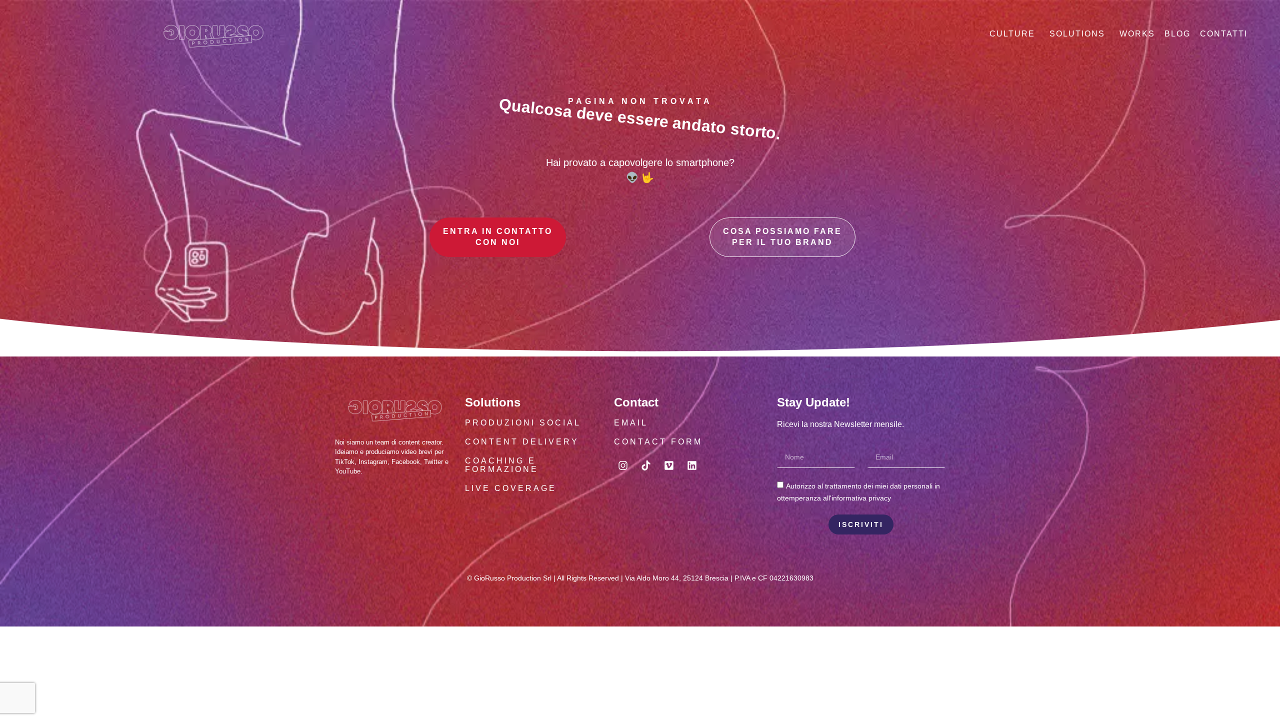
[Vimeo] (669, 465)
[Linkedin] (692, 465)
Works (1137, 34)
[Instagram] (623, 465)
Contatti (1224, 34)
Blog (1177, 34)
